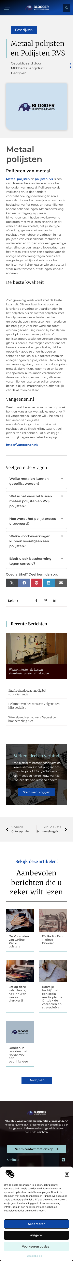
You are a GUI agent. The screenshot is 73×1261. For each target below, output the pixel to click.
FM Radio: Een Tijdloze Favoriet (52, 939)
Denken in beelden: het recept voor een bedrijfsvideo (18, 1054)
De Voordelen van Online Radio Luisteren (19, 941)
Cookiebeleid (34, 1255)
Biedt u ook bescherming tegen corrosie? (36, 561)
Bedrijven (24, 30)
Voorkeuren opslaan (36, 1246)
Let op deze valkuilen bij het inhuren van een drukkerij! (17, 993)
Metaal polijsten (18, 179)
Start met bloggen (36, 792)
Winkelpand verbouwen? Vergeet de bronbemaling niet (32, 719)
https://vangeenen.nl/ (22, 445)
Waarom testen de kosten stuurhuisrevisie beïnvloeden (29, 671)
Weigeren (37, 1235)
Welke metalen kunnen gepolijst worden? (36, 481)
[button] (67, 1174)
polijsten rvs (44, 179)
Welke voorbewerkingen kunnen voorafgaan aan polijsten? (36, 541)
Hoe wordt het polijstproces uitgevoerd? (36, 521)
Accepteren (36, 1224)
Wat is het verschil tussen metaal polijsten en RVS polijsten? (36, 501)
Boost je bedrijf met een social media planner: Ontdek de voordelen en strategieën (53, 997)
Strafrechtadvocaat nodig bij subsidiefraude (27, 692)
